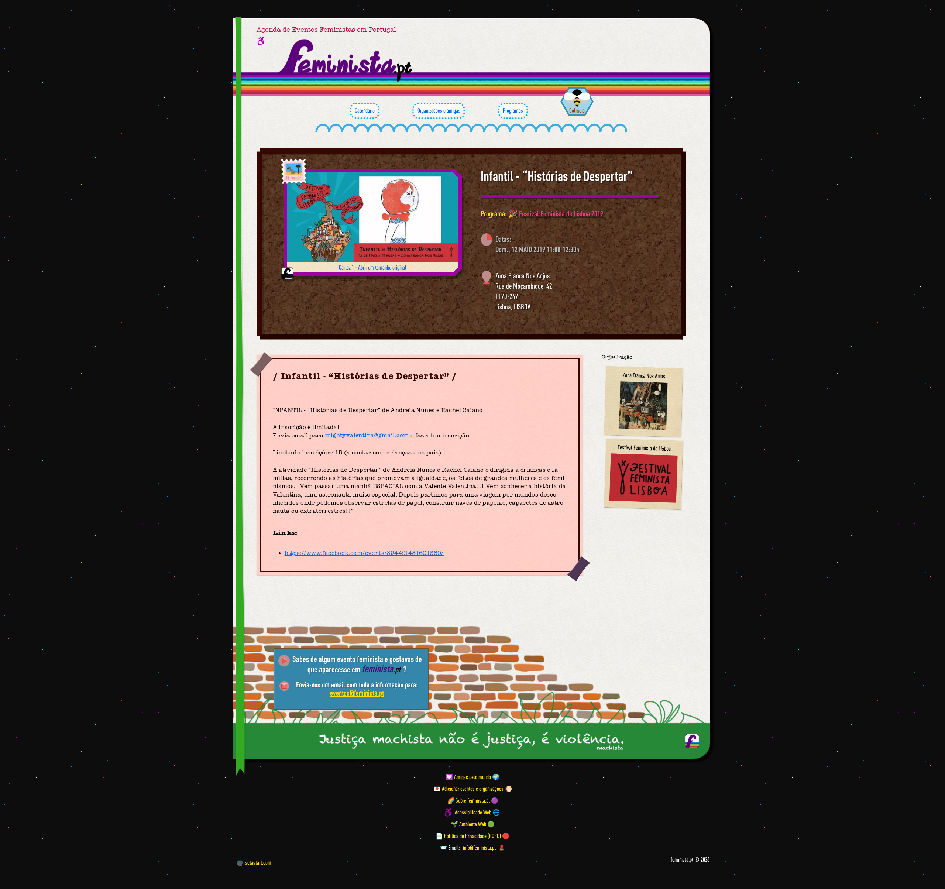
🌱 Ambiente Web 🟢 (473, 824)
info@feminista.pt (479, 847)
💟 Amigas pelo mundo (468, 776)
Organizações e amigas (438, 110)
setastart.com (258, 862)
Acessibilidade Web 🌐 (477, 812)
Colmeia (577, 110)
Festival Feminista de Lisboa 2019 (561, 213)
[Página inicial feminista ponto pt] (345, 60)
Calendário (365, 110)
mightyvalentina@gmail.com (367, 435)
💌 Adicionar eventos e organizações (468, 788)
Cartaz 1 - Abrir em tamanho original (372, 267)
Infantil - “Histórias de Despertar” (557, 176)
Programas (513, 110)
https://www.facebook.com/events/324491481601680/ (364, 553)
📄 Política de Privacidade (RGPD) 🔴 (472, 836)
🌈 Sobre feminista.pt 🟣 (472, 800)
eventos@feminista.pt (357, 693)
